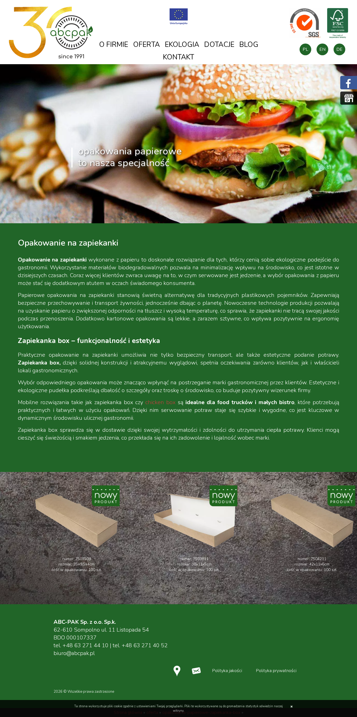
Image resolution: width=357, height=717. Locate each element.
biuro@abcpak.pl (74, 653)
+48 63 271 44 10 (85, 645)
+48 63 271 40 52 (145, 645)
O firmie (113, 44)
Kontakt (178, 57)
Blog (248, 44)
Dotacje (219, 44)
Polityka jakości (227, 671)
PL (305, 49)
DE (339, 49)
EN (322, 49)
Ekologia (182, 44)
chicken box (160, 402)
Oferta (146, 44)
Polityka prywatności (276, 671)
